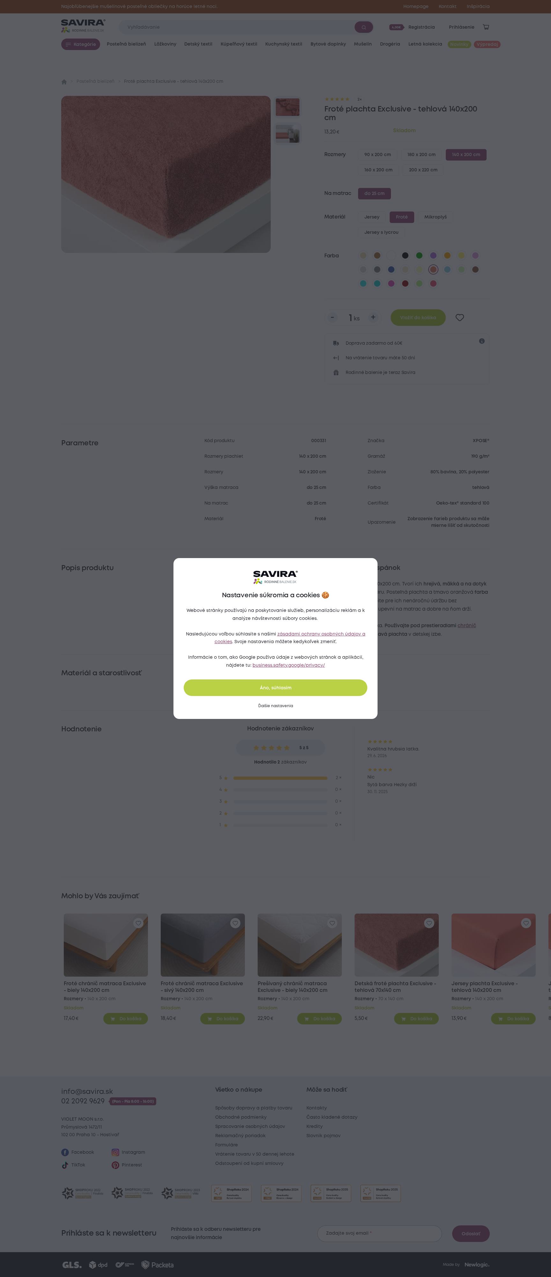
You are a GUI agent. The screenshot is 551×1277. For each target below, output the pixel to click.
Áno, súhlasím (275, 688)
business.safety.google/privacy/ (289, 665)
